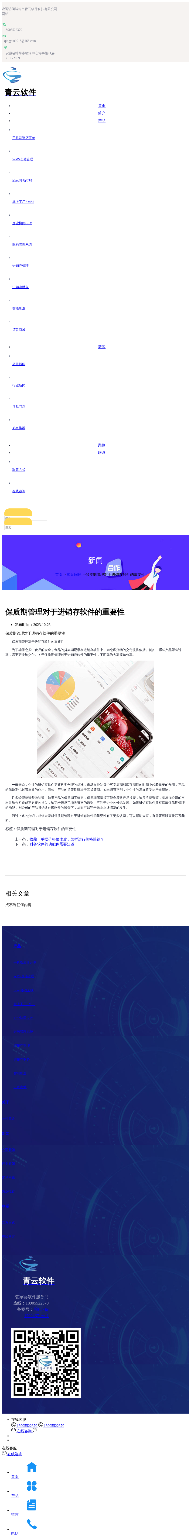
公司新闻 (8, 1150)
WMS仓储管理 (24, 976)
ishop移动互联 (24, 990)
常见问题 (74, 575)
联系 (102, 453)
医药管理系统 (23, 1031)
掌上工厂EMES (24, 1004)
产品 (102, 121)
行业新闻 (8, 1163)
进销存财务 (22, 1059)
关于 (5, 1102)
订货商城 (20, 1087)
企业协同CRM (24, 1018)
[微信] (46, 1397)
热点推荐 (8, 1191)
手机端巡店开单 (25, 962)
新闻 (102, 347)
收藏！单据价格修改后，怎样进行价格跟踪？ (67, 839)
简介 (102, 113)
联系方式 (8, 1222)
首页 (102, 106)
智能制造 (20, 1073)
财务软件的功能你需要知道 (52, 844)
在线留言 (8, 1236)
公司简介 (8, 1118)
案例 (102, 445)
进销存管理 (22, 1045)
